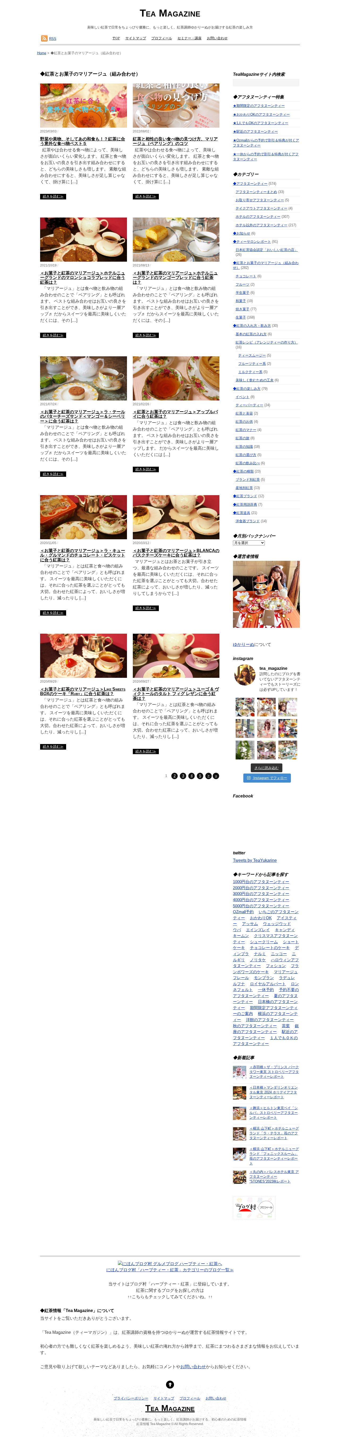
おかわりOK (261, 918)
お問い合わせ (217, 38)
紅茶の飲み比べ (248, 463)
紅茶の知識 (244, 447)
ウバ (237, 930)
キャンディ (285, 930)
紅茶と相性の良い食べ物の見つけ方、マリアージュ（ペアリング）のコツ (175, 141)
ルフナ (239, 983)
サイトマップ (135, 38)
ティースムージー (252, 355)
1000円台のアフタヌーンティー (261, 881)
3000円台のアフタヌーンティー (261, 893)
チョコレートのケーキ (270, 947)
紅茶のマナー (246, 430)
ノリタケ (258, 960)
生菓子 (241, 317)
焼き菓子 (242, 309)
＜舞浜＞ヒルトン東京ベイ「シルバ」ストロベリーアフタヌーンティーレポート (273, 1112)
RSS (52, 39)
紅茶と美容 (244, 413)
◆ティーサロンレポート (252, 242)
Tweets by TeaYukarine (255, 860)
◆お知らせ (241, 233)
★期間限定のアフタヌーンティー (259, 106)
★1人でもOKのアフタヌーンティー (260, 123)
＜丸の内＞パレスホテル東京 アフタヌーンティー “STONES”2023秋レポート (274, 1176)
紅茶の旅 (242, 438)
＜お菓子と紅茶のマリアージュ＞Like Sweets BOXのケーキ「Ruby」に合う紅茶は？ (82, 691)
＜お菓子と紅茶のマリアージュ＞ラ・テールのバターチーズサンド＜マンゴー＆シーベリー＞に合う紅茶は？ (82, 416)
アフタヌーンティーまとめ (256, 192)
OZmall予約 (243, 911)
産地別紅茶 (244, 488)
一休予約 (266, 989)
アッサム (250, 923)
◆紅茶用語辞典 (245, 505)
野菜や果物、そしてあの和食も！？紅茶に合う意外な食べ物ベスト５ (82, 141)
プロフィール (161, 38)
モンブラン (264, 977)
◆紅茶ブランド (245, 496)
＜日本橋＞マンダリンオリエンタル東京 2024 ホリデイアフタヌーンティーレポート (273, 1092)
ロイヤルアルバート (268, 983)
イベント (242, 397)
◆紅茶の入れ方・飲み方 (252, 326)
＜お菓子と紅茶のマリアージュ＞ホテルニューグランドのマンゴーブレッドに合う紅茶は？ (175, 278)
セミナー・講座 (189, 38)
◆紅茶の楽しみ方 (247, 389)
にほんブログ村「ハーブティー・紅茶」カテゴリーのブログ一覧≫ (170, 1270)
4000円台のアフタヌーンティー (261, 899)
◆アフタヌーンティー (250, 184)
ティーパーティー (249, 405)
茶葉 (286, 1026)
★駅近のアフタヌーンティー (255, 131)
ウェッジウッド (277, 923)
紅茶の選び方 (246, 455)
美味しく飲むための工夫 (255, 380)
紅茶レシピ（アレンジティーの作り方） (267, 342)
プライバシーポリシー (131, 1398)
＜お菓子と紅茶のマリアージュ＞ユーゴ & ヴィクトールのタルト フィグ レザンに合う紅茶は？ (176, 694)
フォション (276, 965)
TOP (116, 38)
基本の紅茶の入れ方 (251, 334)
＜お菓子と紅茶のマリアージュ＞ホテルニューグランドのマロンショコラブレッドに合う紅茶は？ (82, 278)
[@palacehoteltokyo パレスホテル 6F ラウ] (245, 707)
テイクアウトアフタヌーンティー (261, 208)
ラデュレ (287, 977)
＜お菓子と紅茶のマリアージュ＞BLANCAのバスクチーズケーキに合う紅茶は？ (176, 553)
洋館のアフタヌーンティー (270, 1019)
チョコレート (246, 276)
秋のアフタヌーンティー (255, 1026)
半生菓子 (242, 293)
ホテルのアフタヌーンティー (258, 217)
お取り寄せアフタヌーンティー (260, 200)
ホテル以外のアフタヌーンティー (261, 225)
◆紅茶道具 (241, 513)
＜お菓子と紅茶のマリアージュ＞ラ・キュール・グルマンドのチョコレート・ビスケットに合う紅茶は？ (82, 555)
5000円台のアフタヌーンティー (261, 906)
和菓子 (241, 301)
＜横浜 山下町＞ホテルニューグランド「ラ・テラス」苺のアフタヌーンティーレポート (274, 1133)
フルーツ (242, 284)
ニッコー (279, 953)
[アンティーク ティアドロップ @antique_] (287, 707)
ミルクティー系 (250, 372)
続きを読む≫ (53, 196)
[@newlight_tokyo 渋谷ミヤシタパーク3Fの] (266, 750)
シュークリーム (264, 941)
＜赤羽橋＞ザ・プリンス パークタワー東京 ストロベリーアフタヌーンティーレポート (274, 1072)
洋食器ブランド (248, 521)
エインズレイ (258, 930)
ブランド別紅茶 (248, 480)
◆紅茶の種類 (243, 471)
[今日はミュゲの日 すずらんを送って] (245, 750)
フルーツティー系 (252, 364)
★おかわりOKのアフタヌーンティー (261, 114)
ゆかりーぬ (243, 644)
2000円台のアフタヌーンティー (261, 887)
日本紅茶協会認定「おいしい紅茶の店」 (267, 250)
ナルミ (260, 953)
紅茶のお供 (244, 422)
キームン (241, 935)
